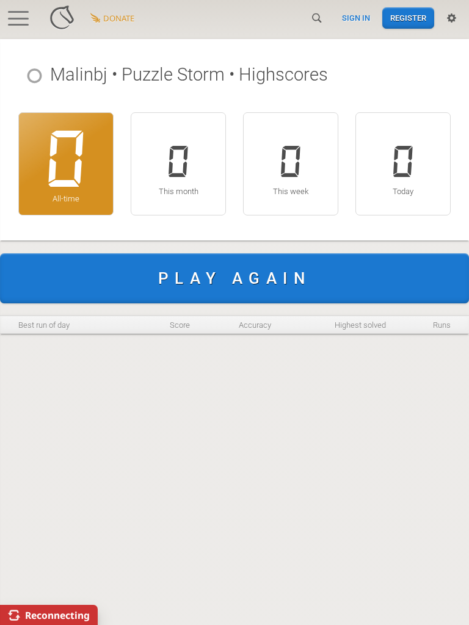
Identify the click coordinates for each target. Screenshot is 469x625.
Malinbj (78, 74)
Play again (234, 278)
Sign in (356, 18)
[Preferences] (451, 18)
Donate (118, 18)
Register (408, 18)
